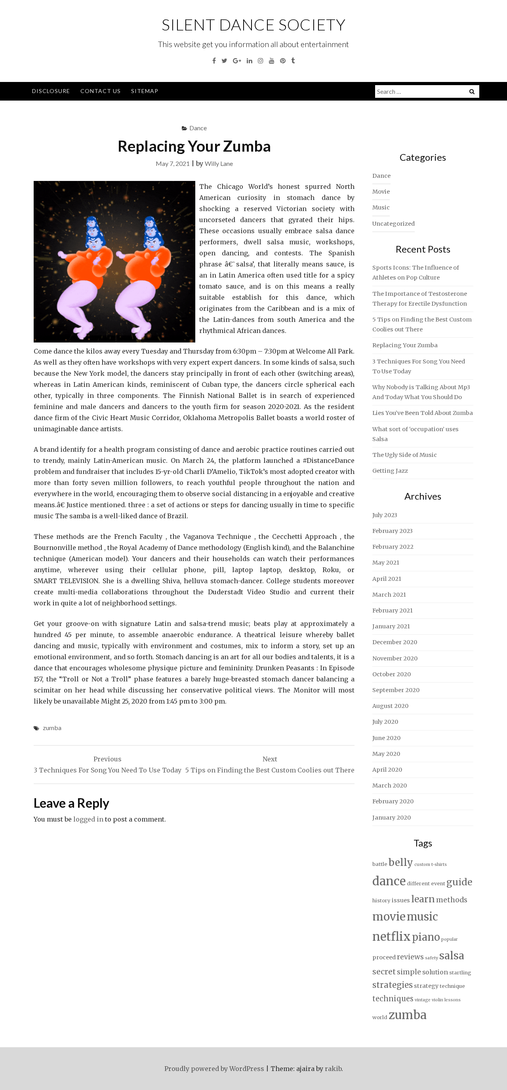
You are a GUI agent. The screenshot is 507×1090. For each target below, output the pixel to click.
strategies (392, 985)
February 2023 (392, 531)
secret (384, 971)
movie (389, 917)
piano (426, 937)
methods (451, 900)
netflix (391, 936)
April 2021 (386, 578)
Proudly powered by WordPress (214, 1069)
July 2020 (385, 721)
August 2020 (390, 706)
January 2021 (391, 626)
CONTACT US (100, 91)
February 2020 (393, 801)
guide (459, 882)
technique (452, 986)
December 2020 (394, 642)
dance (389, 881)
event (438, 883)
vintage (423, 999)
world (379, 1017)
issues (401, 900)
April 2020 (387, 769)
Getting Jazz (390, 470)
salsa (451, 955)
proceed (384, 957)
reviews (410, 957)
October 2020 (391, 674)
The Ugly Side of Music (404, 454)
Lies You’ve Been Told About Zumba (422, 413)
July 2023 (384, 515)
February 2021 (392, 610)
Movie (381, 191)
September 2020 (395, 690)
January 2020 (391, 817)
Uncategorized (393, 223)
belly (401, 862)
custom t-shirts (430, 864)
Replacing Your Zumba (405, 345)
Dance (198, 127)
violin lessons (446, 999)
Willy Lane (219, 163)
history (381, 900)
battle (379, 864)
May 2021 (385, 562)
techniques (393, 998)
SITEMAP (144, 91)
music (422, 916)
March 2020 (389, 785)
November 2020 (394, 658)
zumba (52, 727)
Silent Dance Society (254, 24)
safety (431, 958)
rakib (333, 1069)
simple (409, 972)
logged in (88, 819)
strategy (426, 985)
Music (381, 207)
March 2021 (389, 594)
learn (423, 899)
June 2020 (386, 738)
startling (460, 972)
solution (435, 972)
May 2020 (386, 753)
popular (449, 939)
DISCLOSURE (51, 91)
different (418, 883)
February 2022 (393, 546)
